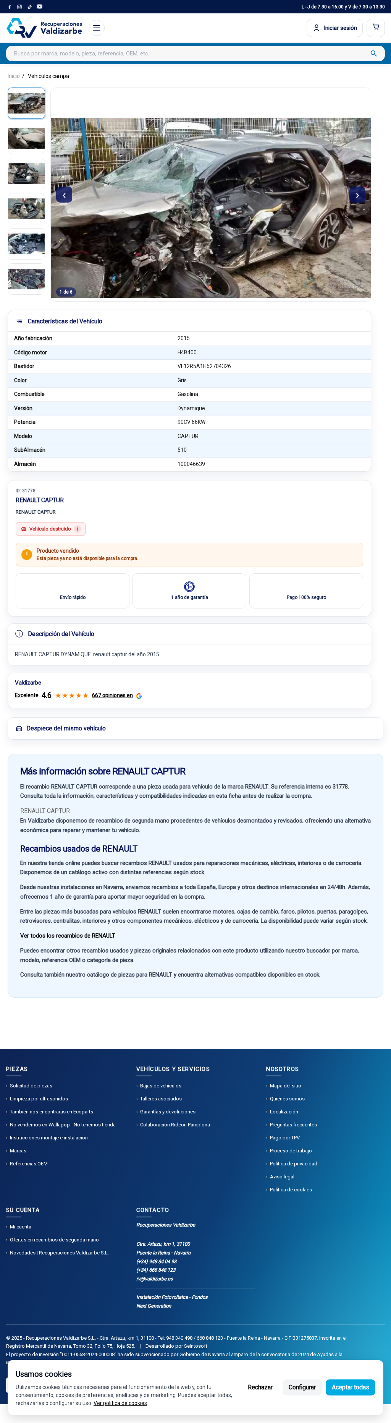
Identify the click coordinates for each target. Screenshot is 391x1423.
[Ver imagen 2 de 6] (26, 138)
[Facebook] (9, 6)
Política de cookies (291, 1190)
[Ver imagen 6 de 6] (26, 279)
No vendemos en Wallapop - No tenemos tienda (63, 1125)
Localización (284, 1112)
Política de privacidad (293, 1164)
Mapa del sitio (285, 1086)
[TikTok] (29, 6)
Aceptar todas (350, 1387)
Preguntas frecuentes (293, 1125)
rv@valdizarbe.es (154, 1279)
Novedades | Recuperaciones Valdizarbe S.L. (59, 1253)
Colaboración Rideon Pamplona (175, 1125)
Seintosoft (195, 1346)
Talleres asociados (161, 1099)
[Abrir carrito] (376, 28)
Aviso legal (282, 1177)
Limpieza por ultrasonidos (39, 1099)
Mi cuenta (20, 1227)
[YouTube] (39, 6)
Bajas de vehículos (160, 1086)
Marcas (18, 1151)
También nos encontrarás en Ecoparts (51, 1112)
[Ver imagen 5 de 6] (26, 244)
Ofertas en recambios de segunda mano (54, 1240)
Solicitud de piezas (31, 1086)
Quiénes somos (287, 1099)
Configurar (302, 1387)
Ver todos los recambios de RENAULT (67, 935)
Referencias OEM (29, 1164)
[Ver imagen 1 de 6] (26, 103)
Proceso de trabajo (291, 1151)
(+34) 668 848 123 (155, 1270)
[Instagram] (19, 6)
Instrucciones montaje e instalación (49, 1138)
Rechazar (260, 1387)
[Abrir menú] (97, 28)
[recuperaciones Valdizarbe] (44, 28)
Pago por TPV (285, 1138)
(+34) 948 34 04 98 (156, 1261)
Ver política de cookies (120, 1403)
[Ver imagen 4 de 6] (26, 208)
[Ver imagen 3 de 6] (26, 173)
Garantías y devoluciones (168, 1112)
